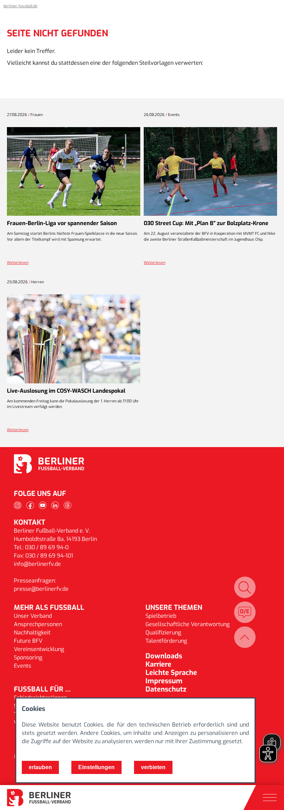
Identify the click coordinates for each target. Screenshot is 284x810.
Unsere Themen (173, 607)
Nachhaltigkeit (32, 632)
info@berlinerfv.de (37, 564)
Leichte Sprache (171, 672)
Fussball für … (42, 689)
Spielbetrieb (160, 616)
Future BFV (28, 640)
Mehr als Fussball (49, 607)
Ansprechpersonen (38, 624)
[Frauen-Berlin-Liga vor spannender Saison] (73, 171)
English (245, 612)
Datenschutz (165, 689)
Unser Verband (33, 616)
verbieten (153, 767)
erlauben (40, 767)
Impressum (164, 681)
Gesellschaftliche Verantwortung (187, 624)
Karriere (158, 664)
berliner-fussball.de (20, 6)
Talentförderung (166, 640)
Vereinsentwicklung (39, 649)
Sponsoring (28, 657)
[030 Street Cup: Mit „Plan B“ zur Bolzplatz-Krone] (210, 171)
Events (22, 665)
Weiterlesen (17, 262)
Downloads (163, 656)
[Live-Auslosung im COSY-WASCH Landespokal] (73, 338)
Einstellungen (96, 767)
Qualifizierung (163, 632)
